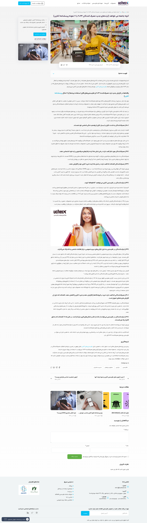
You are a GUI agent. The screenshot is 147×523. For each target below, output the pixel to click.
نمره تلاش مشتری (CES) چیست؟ (66, 413)
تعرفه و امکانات (86, 3)
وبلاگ (123, 12)
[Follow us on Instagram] (36, 512)
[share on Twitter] (64, 65)
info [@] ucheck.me (120, 488)
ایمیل (87, 446)
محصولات (113, 3)
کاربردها (106, 3)
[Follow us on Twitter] (32, 512)
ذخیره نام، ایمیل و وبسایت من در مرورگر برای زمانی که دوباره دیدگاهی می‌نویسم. (105, 456)
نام (127, 446)
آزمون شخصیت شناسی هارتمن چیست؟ (66, 377)
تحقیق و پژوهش (109, 367)
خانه (127, 12)
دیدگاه (126, 430)
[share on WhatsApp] (61, 65)
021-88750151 (113, 499)
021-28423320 (122, 499)
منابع (78, 3)
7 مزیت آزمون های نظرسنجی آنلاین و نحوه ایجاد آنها (110, 377)
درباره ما (70, 491)
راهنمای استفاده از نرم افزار (65, 489)
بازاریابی (118, 367)
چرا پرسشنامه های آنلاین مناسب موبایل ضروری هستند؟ (89, 413)
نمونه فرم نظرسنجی (97, 3)
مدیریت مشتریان (97, 367)
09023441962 (102, 499)
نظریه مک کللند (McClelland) (120, 413)
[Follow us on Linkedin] (28, 512)
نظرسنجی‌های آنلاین (101, 87)
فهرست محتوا (122, 73)
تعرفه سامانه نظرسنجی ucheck (63, 494)
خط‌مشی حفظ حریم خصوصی (64, 500)
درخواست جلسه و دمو (40, 39)
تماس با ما (69, 497)
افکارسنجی (125, 367)
